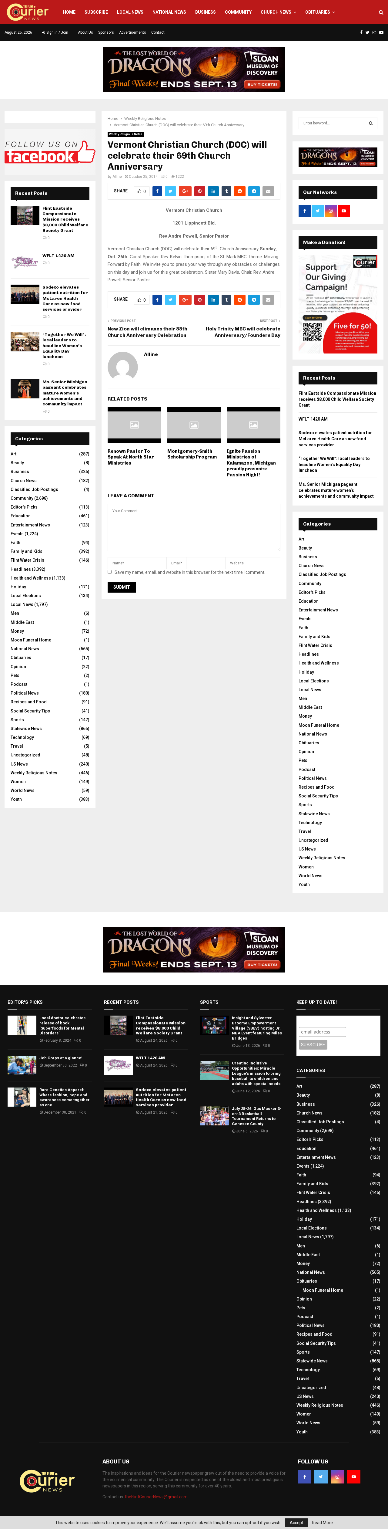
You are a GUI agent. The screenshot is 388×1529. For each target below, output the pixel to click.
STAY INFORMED (112, 742)
